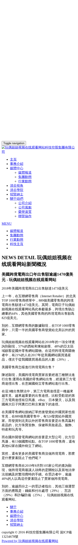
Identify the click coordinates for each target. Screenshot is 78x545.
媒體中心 (16, 516)
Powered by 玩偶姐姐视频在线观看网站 (30, 541)
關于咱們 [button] (16, 198)
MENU (7, 223)
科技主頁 (16, 244)
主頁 (13, 159)
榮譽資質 (25, 212)
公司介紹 (25, 203)
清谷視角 (16, 185)
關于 (13, 507)
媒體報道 (25, 172)
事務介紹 (16, 164)
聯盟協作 (25, 216)
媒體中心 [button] (16, 168)
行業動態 (25, 181)
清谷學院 (16, 190)
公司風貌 (25, 207)
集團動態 (25, 177)
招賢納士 (16, 194)
